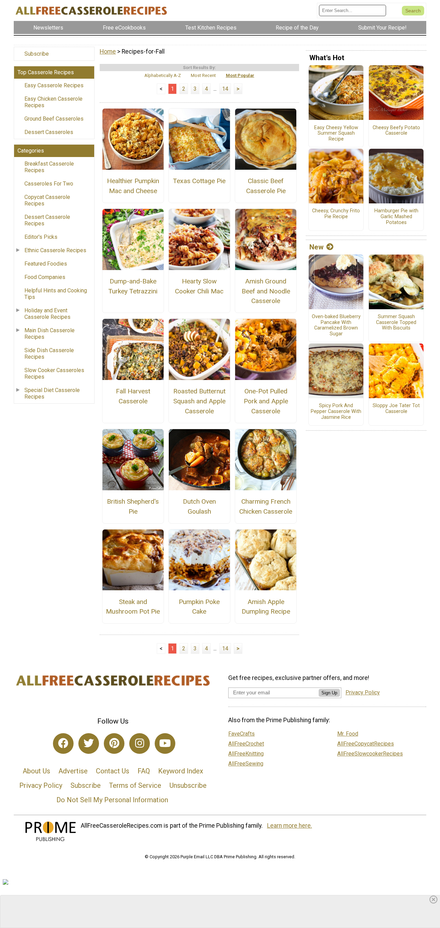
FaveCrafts (241, 733)
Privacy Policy (40, 785)
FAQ (144, 771)
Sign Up (329, 692)
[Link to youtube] (165, 743)
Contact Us (112, 771)
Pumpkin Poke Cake (199, 607)
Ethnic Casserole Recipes (55, 250)
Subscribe (36, 54)
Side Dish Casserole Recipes (49, 353)
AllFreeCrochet (246, 743)
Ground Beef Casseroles (54, 118)
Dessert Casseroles (48, 132)
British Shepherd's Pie (133, 506)
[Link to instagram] (139, 743)
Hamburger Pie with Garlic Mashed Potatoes (396, 216)
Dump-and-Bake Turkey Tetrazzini (132, 286)
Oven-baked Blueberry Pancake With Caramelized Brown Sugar (336, 325)
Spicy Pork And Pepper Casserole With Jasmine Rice (336, 411)
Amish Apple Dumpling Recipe (266, 607)
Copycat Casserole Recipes (47, 200)
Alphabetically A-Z (162, 75)
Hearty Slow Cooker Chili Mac (199, 286)
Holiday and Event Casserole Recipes (47, 313)
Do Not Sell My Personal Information (112, 800)
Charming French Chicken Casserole (265, 506)
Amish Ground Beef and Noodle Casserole (266, 291)
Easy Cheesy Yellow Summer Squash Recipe (336, 133)
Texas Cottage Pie (199, 181)
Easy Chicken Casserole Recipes (53, 102)
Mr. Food (347, 733)
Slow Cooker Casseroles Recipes (54, 373)
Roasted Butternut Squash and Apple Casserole (199, 401)
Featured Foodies (45, 263)
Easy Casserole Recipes (54, 85)
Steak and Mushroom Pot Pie (133, 607)
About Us (36, 771)
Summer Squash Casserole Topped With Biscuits (396, 322)
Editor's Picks (40, 237)
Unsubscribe (188, 785)
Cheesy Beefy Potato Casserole (396, 130)
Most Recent (203, 75)
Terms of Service (135, 785)
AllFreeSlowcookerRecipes (370, 753)
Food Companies (44, 277)
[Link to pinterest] (114, 743)
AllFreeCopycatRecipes (365, 743)
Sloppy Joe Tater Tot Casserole (396, 408)
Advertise (73, 771)
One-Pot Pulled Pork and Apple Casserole (266, 401)
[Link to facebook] (63, 743)
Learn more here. (289, 825)
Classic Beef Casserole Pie (266, 186)
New (316, 247)
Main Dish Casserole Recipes (49, 333)
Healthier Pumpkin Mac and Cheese (133, 186)
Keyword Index (180, 771)
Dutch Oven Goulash (199, 506)
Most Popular (240, 75)
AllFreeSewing (245, 763)
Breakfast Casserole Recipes (49, 167)
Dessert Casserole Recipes (47, 220)
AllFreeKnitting (246, 753)
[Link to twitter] (88, 743)
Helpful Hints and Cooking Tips (55, 293)
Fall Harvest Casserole (133, 396)
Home (108, 51)
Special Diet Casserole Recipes (52, 393)
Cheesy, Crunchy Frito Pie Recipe (336, 214)
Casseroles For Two (48, 183)
